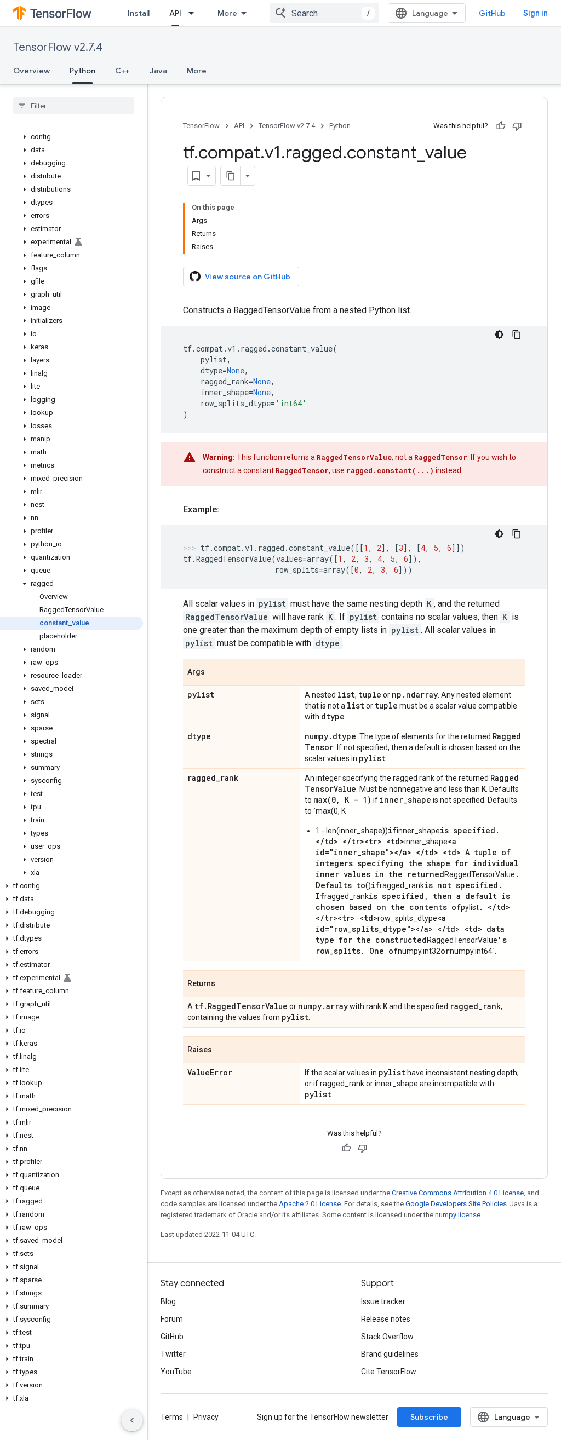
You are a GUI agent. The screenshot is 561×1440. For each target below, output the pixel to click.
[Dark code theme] (499, 334)
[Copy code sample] (516, 334)
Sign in (535, 13)
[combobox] (324, 13)
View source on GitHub (247, 276)
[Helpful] (501, 126)
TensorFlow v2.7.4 (57, 47)
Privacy (206, 1417)
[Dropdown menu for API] (194, 13)
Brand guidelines (390, 1354)
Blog (168, 1301)
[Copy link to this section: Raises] (223, 1050)
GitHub (492, 13)
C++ (122, 71)
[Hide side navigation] (132, 1420)
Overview (31, 71)
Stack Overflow (387, 1336)
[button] (71, 136)
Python (82, 71)
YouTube (176, 1371)
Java (158, 71)
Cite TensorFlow (388, 1371)
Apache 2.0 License (310, 1204)
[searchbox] (73, 105)
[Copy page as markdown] (231, 175)
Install (139, 13)
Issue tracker (383, 1301)
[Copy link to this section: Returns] (226, 984)
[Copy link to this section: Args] (216, 672)
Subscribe (429, 1417)
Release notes (385, 1319)
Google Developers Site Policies (456, 1204)
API (175, 13)
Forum (172, 1319)
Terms (172, 1417)
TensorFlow (201, 126)
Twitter (173, 1354)
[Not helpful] (517, 126)
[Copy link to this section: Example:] (230, 509)
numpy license (457, 1215)
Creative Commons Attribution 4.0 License (458, 1193)
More (227, 13)
